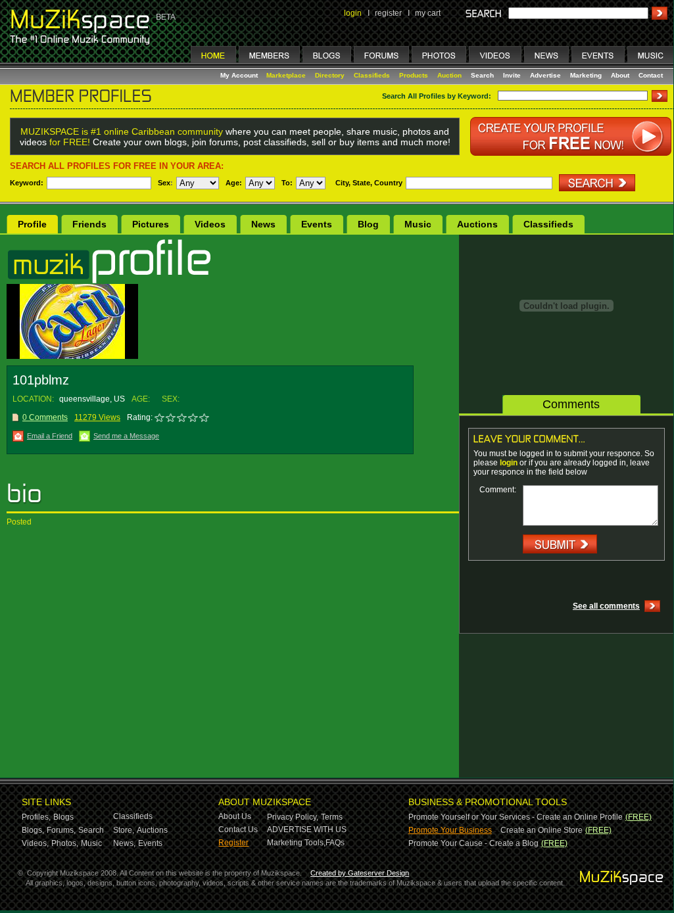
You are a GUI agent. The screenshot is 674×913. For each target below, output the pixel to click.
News (263, 224)
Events (316, 224)
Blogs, (33, 830)
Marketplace (286, 75)
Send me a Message (126, 436)
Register (233, 842)
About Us (234, 816)
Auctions (477, 224)
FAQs (335, 842)
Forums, (61, 830)
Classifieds (372, 75)
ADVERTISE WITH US (307, 829)
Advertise (545, 75)
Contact (650, 75)
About (620, 75)
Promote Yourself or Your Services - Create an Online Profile (515, 817)
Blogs (63, 817)
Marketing (586, 75)
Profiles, (36, 817)
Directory (330, 75)
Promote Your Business (450, 830)
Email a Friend (49, 436)
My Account (240, 75)
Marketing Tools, (296, 842)
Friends (89, 224)
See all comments (606, 606)
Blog (368, 224)
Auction (449, 75)
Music (417, 224)
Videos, (35, 843)
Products (413, 75)
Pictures (150, 224)
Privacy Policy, (292, 817)
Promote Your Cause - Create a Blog (473, 843)
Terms (332, 817)
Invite (512, 75)
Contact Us (238, 829)
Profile (32, 224)
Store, (123, 830)
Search (482, 75)
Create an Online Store (541, 830)
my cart (428, 13)
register (388, 13)
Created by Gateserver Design (359, 873)
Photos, (64, 843)
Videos (210, 224)
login (353, 13)
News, (124, 843)
